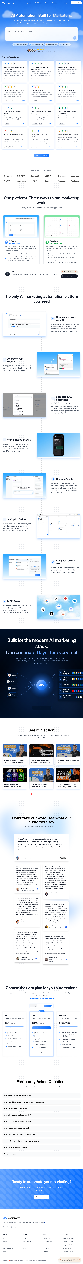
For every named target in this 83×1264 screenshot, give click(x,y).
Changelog (25, 1248)
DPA (44, 1245)
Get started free (76, 3)
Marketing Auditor (68, 1251)
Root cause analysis (52, 44)
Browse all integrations (41, 708)
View (22, 79)
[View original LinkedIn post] (37, 889)
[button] (14, 71)
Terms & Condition (47, 1241)
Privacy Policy (46, 1238)
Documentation (27, 1241)
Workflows (38, 3)
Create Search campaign (21, 44)
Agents (29, 3)
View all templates (41, 155)
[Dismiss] (81, 1257)
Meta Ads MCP (67, 1248)
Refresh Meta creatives (37, 44)
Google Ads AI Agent (68, 1238)
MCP (46, 3)
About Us (45, 1251)
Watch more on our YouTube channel (42, 794)
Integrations (6, 1245)
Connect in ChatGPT (69, 276)
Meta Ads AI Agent (68, 1241)
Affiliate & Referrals (8, 1248)
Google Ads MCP (67, 1245)
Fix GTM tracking (65, 44)
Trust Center (46, 1248)
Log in (66, 3)
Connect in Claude (69, 271)
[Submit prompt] (74, 38)
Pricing (54, 3)
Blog (4, 1238)
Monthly (33, 1006)
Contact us (68, 1028)
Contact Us (26, 1245)
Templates (5, 1241)
